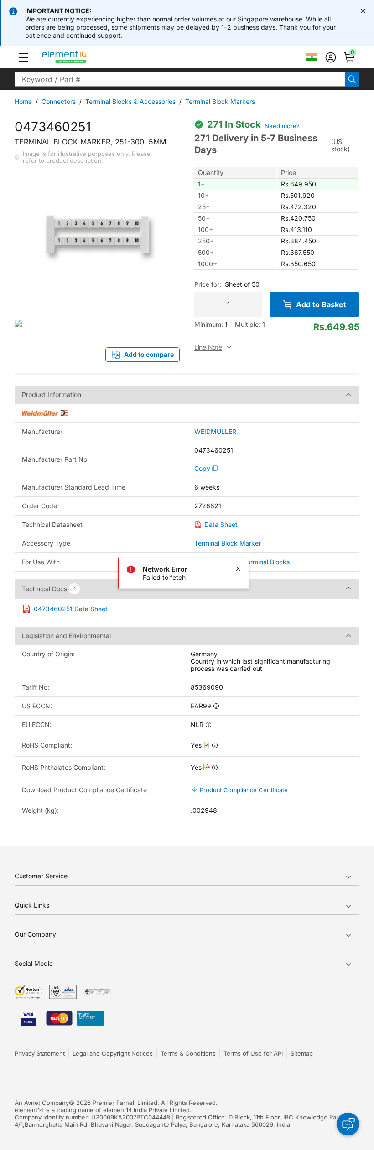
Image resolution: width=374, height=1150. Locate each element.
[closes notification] (363, 11)
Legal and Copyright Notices (113, 1053)
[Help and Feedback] (348, 1124)
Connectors (59, 101)
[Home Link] (81, 57)
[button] (23, 57)
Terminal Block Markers (220, 101)
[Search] (352, 79)
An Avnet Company (42, 1102)
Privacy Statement (40, 1053)
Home (23, 101)
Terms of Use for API (253, 1053)
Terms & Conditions (188, 1053)
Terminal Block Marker (227, 543)
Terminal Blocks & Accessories (130, 101)
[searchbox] (180, 79)
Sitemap (302, 1053)
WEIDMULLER (215, 431)
